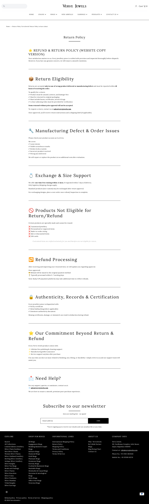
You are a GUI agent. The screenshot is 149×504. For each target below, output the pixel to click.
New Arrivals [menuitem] (67, 14)
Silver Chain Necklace (13, 449)
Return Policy (57, 444)
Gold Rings (33, 456)
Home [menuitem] (31, 14)
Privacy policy (21, 498)
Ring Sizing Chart (94, 449)
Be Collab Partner (95, 444)
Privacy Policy (57, 452)
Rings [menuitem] (53, 14)
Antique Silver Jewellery (13, 461)
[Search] (4, 6)
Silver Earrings (10, 485)
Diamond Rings (34, 454)
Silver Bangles (10, 464)
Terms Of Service (58, 454)
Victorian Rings (34, 483)
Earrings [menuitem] (81, 14)
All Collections (10, 444)
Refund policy (10, 498)
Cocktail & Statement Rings (39, 466)
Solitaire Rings (34, 452)
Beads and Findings (12, 468)
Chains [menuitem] (41, 14)
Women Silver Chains (12, 454)
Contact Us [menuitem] (111, 14)
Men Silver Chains (11, 452)
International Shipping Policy (63, 442)
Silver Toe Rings (10, 466)
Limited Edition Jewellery (14, 447)
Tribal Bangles (10, 483)
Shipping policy (47, 498)
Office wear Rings (35, 481)
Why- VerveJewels (95, 442)
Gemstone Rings (35, 461)
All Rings (32, 442)
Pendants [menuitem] (96, 14)
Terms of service (34, 498)
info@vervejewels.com (129, 450)
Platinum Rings (34, 459)
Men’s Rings (33, 478)
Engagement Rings (35, 444)
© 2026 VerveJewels (12, 500)
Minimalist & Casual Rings (38, 471)
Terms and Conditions (60, 449)
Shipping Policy (58, 447)
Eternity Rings (34, 464)
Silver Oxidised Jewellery (14, 456)
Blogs (90, 447)
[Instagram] (6, 492)
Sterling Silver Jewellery (14, 459)
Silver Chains (9, 471)
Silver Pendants (10, 478)
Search (7, 442)
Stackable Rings (34, 468)
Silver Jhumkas (10, 481)
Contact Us (92, 452)
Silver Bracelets (10, 473)
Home (8, 26)
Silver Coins (9, 476)
